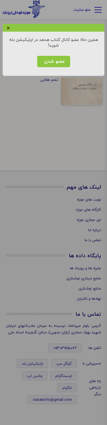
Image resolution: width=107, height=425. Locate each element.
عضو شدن (54, 61)
